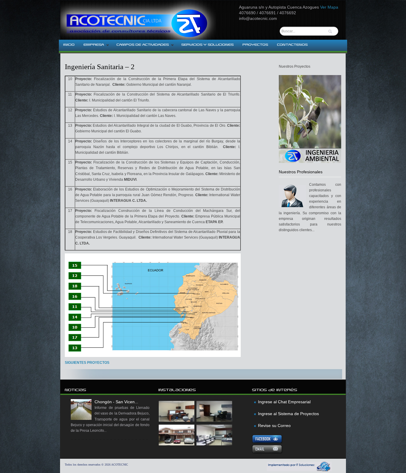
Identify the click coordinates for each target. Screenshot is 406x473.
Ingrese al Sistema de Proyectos (288, 413)
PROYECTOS (255, 44)
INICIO (69, 44)
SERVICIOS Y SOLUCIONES (207, 44)
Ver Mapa (329, 7)
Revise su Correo (274, 425)
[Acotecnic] (151, 20)
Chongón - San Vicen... (110, 416)
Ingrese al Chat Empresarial (284, 401)
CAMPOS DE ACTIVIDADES (140, 46)
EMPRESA (91, 46)
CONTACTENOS (292, 44)
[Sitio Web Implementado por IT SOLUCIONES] (299, 470)
